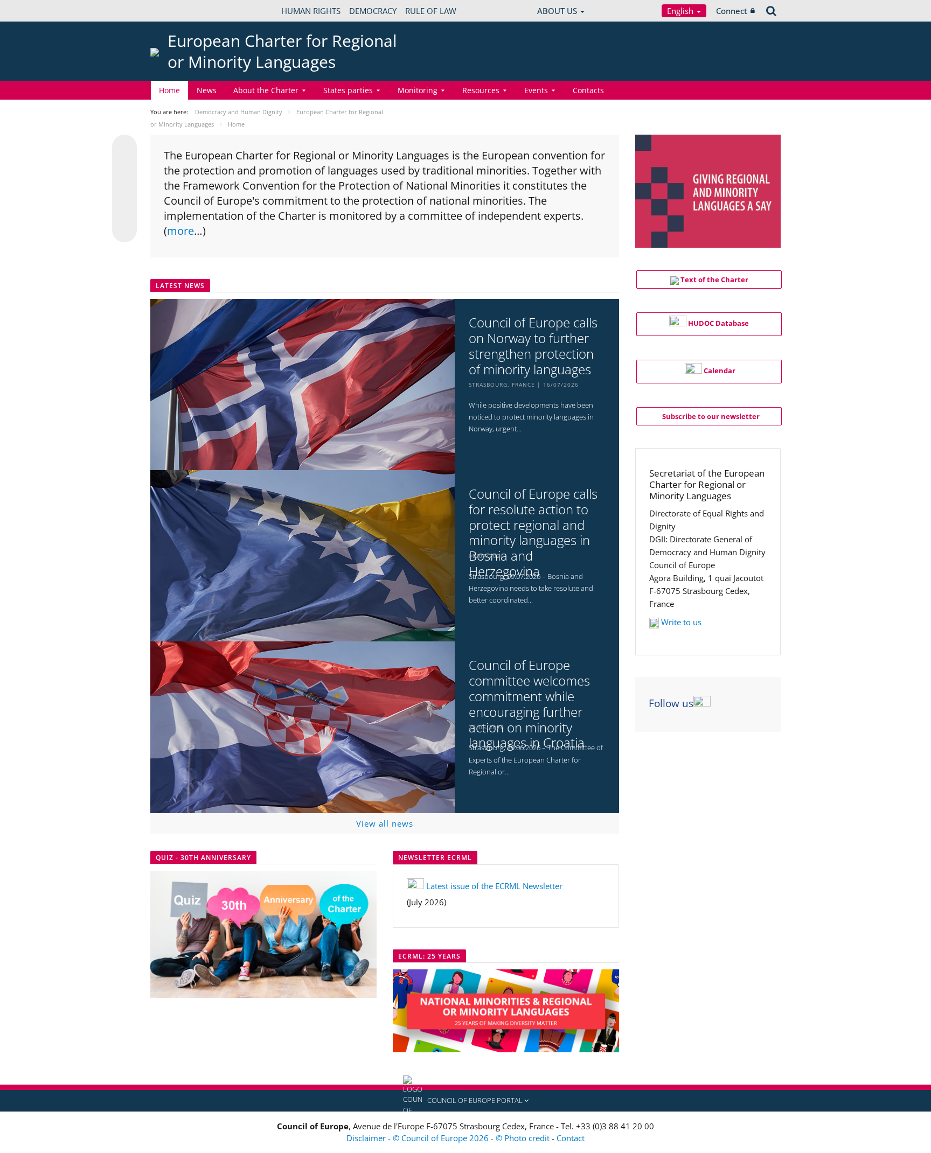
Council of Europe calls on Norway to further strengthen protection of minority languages (533, 346)
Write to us (681, 622)
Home (169, 90)
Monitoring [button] (417, 90)
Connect (731, 10)
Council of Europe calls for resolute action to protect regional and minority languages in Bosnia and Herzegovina (533, 532)
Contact (571, 1138)
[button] (465, 1101)
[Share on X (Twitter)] (124, 168)
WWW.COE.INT (177, 11)
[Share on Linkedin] (124, 209)
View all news (384, 823)
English (681, 10)
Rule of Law (430, 10)
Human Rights (311, 10)
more (180, 230)
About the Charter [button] (265, 90)
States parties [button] (348, 90)
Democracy (373, 10)
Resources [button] (480, 90)
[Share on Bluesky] (124, 148)
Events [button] (536, 90)
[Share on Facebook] (124, 189)
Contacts (588, 90)
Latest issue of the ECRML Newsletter (494, 886)
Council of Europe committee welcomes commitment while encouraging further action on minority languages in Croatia (529, 704)
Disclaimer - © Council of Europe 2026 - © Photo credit (449, 1138)
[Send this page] (124, 230)
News (207, 90)
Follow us (671, 703)
